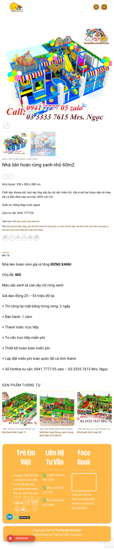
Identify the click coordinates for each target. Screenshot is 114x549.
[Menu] (104, 7)
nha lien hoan (82, 226)
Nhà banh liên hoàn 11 (14, 432)
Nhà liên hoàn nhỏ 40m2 (31, 230)
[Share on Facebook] (11, 237)
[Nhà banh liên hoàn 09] (94, 408)
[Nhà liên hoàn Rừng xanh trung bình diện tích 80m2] (57, 408)
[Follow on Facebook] (28, 502)
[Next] (106, 75)
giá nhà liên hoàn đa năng (40, 226)
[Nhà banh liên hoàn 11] (19, 408)
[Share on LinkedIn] (36, 237)
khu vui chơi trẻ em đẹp (64, 226)
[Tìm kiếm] (96, 7)
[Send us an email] (35, 502)
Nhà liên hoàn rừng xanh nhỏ (20, 159)
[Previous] (7, 75)
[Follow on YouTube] (23, 510)
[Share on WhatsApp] (5, 237)
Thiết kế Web (40, 534)
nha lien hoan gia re (99, 226)
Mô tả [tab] (6, 255)
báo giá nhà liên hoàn (17, 226)
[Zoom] (6, 125)
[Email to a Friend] (24, 237)
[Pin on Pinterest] (30, 237)
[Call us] (16, 510)
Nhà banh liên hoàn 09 (89, 432)
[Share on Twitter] (18, 237)
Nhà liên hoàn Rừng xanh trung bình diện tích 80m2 (56, 434)
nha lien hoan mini (10, 230)
